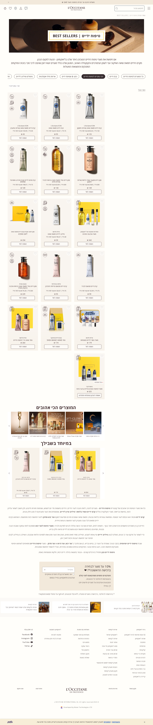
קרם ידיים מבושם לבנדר (89, 286)
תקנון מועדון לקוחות (110, 671)
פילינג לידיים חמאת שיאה (56, 234)
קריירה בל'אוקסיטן (139, 676)
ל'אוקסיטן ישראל (111, 635)
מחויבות (142, 642)
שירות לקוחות (112, 638)
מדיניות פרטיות (113, 689)
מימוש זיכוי (86, 642)
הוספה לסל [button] (86, 496)
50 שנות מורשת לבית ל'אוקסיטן (134, 635)
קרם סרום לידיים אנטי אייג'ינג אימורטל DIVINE (23, 181)
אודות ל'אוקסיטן (140, 638)
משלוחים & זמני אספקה (81, 635)
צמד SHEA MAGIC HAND (56, 340)
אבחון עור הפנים (111, 650)
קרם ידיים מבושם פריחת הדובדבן (56, 286)
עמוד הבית (141, 15)
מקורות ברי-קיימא (139, 654)
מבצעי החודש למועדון (110, 675)
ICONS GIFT (22, 234)
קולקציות (142, 650)
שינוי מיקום (20, 689)
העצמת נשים (140, 665)
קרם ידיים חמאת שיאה (56, 128)
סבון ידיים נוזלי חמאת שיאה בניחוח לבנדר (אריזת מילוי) (56, 181)
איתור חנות (113, 642)
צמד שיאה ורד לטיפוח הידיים (22, 340)
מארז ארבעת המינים (89, 234)
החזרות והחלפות (83, 638)
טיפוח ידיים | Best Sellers (127, 15)
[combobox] (130, 8)
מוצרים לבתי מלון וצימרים (52, 638)
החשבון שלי (85, 650)
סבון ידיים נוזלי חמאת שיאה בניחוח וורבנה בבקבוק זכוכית (23, 287)
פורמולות (142, 646)
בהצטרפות (116, 722)
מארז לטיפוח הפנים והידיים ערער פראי (89, 389)
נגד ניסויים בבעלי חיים (138, 669)
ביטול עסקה (85, 646)
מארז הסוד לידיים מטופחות (89, 340)
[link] (92, 426)
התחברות (107, 722)
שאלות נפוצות (84, 657)
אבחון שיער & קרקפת (110, 654)
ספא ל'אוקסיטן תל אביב (109, 646)
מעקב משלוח (84, 654)
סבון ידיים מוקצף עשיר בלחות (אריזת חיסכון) (89, 181)
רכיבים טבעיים (140, 657)
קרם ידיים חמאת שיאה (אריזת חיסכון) (89, 128)
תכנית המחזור (140, 661)
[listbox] (14, 85)
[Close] (8, 2)
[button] (149, 8)
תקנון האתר (132, 689)
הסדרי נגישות (112, 657)
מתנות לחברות (56, 635)
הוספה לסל (89, 138)
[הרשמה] (45, 570)
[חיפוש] (117, 8)
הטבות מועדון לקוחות (110, 667)
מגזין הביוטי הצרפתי (138, 673)
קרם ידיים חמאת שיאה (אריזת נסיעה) (23, 128)
